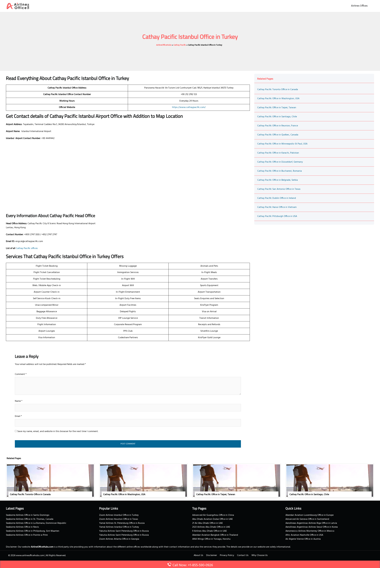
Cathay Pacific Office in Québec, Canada (277, 135)
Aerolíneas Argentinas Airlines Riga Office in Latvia (311, 523)
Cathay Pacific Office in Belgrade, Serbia (277, 180)
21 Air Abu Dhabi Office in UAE (207, 523)
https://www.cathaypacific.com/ (189, 107)
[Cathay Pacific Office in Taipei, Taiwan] (236, 480)
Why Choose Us (259, 555)
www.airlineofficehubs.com (30, 555)
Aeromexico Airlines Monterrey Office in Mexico (309, 531)
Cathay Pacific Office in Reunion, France (277, 126)
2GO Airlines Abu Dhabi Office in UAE (211, 527)
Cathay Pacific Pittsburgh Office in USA (277, 216)
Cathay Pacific (180, 45)
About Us (198, 555)
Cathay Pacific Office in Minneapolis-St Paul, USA (282, 144)
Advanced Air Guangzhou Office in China (213, 515)
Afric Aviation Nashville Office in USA (304, 535)
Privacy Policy (227, 555)
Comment (21, 374)
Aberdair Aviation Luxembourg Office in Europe (309, 515)
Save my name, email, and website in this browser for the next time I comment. (57, 431)
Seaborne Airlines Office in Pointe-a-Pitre (27, 535)
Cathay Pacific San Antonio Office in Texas (278, 189)
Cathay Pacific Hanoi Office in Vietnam (277, 207)
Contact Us (242, 555)
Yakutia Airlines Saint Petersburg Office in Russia (124, 531)
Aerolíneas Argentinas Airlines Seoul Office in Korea (311, 527)
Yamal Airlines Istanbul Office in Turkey (119, 527)
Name (18, 401)
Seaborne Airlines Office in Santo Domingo (27, 515)
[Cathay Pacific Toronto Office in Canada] (50, 480)
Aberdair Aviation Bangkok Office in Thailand (215, 535)
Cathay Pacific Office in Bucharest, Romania (279, 171)
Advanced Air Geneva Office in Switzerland (307, 519)
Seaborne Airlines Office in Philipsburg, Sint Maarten (32, 531)
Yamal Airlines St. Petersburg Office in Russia (122, 523)
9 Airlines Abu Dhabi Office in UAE (209, 531)
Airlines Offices (359, 6)
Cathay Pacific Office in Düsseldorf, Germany (280, 162)
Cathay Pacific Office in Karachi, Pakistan (278, 153)
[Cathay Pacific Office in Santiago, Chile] (329, 480)
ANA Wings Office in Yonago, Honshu (211, 539)
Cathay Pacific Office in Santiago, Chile (277, 117)
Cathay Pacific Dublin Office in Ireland (276, 198)
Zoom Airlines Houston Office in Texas (118, 519)
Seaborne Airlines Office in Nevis (22, 527)
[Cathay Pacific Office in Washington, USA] (143, 480)
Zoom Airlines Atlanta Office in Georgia (119, 539)
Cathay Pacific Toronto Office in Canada (277, 89)
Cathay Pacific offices (27, 248)
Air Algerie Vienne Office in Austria (303, 539)
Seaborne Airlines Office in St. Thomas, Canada (29, 519)
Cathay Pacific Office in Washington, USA (278, 99)
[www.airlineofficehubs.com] (18, 6)
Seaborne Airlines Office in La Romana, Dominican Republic (36, 523)
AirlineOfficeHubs (164, 45)
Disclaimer (211, 555)
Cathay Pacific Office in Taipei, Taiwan (276, 108)
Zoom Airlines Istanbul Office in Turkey (119, 515)
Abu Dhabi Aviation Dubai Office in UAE (212, 519)
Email (18, 416)
